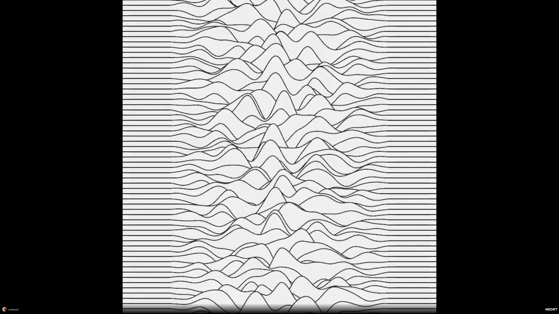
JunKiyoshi (13, 309)
